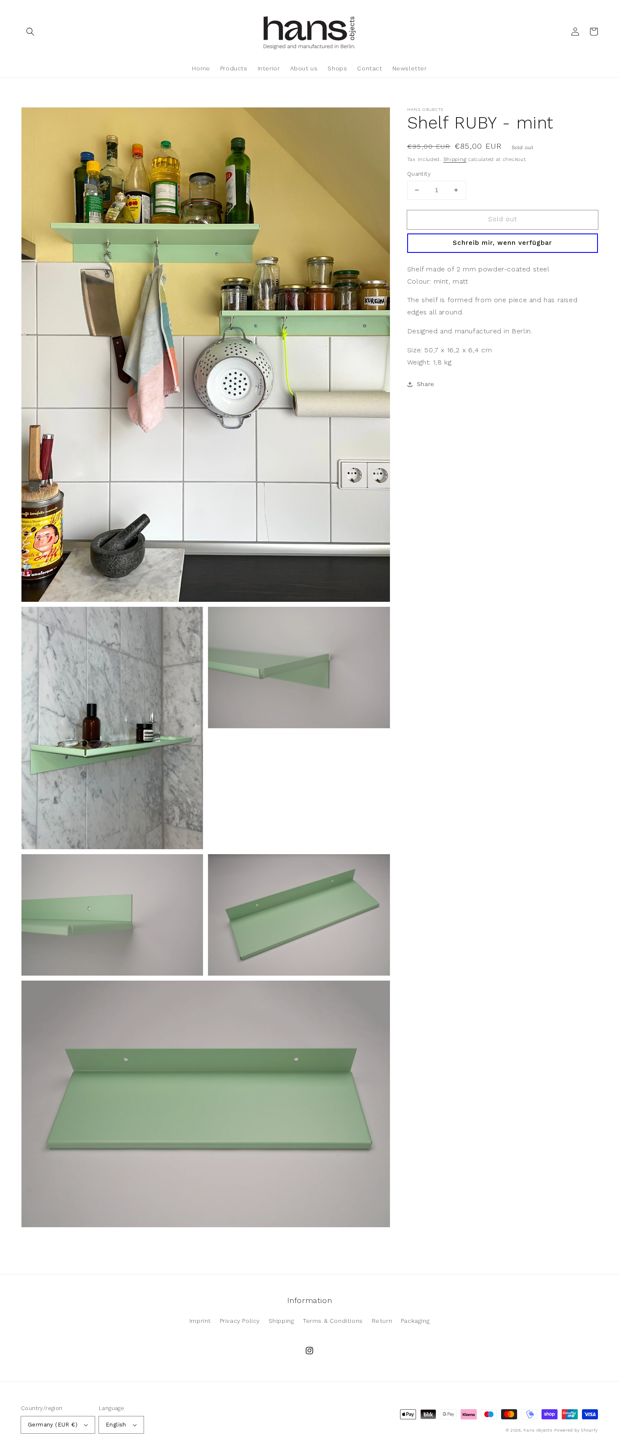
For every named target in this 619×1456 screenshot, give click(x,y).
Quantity (419, 174)
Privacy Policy (240, 1320)
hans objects (537, 1430)
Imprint (200, 1320)
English (116, 1424)
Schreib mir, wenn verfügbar (502, 243)
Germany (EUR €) (52, 1424)
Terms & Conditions (333, 1320)
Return (382, 1320)
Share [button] (426, 384)
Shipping (455, 159)
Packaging (415, 1320)
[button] (30, 31)
